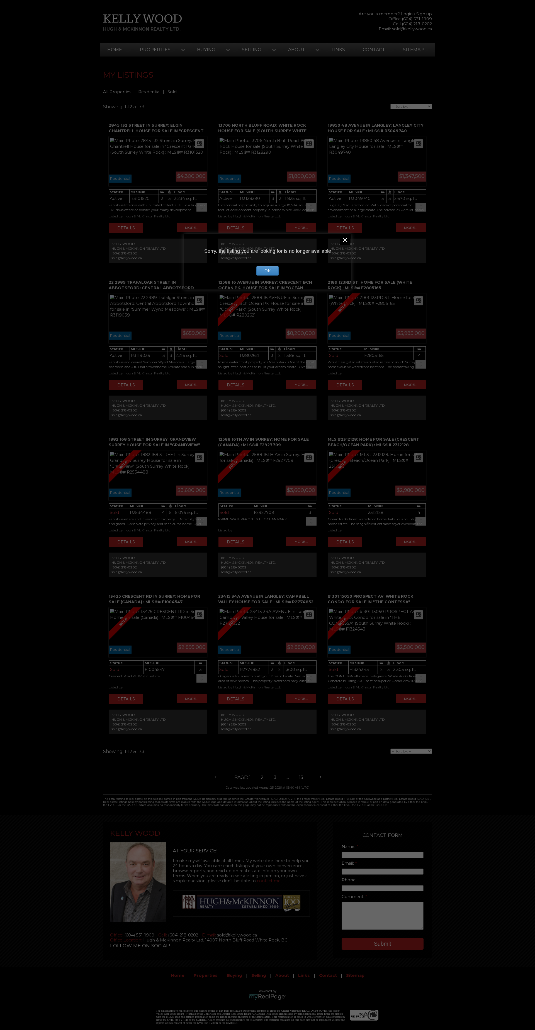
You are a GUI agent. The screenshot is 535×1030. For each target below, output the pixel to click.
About (296, 49)
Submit (382, 944)
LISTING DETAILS (126, 228)
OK (267, 270)
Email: (348, 863)
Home (114, 49)
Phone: (349, 879)
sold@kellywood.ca (412, 28)
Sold (172, 91)
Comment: (353, 896)
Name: (349, 846)
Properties (155, 49)
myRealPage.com (267, 997)
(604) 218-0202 (124, 253)
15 (301, 777)
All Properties (117, 91)
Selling (251, 49)
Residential (149, 91)
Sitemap (413, 49)
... (287, 777)
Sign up (424, 13)
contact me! (269, 880)
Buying (206, 49)
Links (338, 49)
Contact (374, 49)
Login (407, 13)
